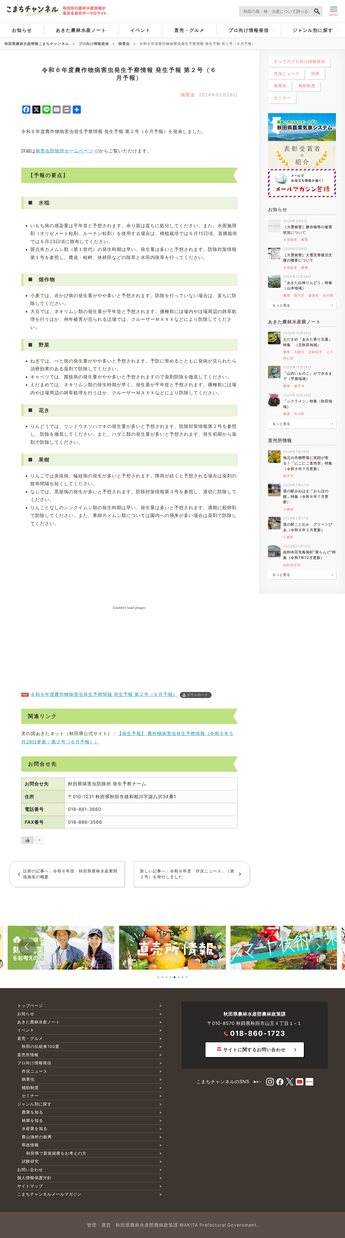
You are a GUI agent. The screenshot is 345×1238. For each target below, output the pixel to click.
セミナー (282, 97)
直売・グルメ (189, 30)
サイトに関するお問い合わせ (254, 1049)
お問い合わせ (30, 1169)
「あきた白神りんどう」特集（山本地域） (307, 285)
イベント (140, 30)
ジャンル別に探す (313, 30)
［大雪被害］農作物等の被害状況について (307, 230)
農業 (304, 240)
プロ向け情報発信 (249, 30)
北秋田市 (315, 352)
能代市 (299, 295)
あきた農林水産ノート (81, 30)
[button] (27, 947)
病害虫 (188, 94)
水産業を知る (34, 1128)
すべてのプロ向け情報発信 (299, 61)
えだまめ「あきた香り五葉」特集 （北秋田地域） (307, 342)
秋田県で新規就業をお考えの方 (56, 1153)
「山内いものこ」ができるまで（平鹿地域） (307, 376)
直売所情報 (28, 1054)
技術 (315, 73)
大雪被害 (290, 240)
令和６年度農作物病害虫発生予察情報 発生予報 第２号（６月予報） (104, 694)
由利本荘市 (292, 565)
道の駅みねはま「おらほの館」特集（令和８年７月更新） (306, 496)
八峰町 (288, 509)
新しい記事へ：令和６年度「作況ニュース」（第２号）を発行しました (187, 874)
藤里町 (313, 295)
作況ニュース (287, 73)
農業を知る (32, 1112)
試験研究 (30, 1161)
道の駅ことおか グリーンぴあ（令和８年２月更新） (307, 527)
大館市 (299, 352)
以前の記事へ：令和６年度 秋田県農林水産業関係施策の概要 (70, 874)
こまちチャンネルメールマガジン (49, 1194)
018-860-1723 (257, 1033)
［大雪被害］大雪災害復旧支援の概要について (307, 258)
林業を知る (32, 1120)
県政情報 (30, 1145)
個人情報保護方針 (34, 1177)
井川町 (299, 414)
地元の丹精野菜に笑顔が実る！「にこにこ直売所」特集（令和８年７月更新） (307, 463)
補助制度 (306, 85)
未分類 (328, 295)
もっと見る (281, 305)
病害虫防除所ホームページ (64, 150)
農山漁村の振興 (37, 1136)
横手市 (299, 386)
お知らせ (22, 30)
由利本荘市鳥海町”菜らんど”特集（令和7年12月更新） (309, 555)
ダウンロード (197, 695)
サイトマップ (30, 1186)
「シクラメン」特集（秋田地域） (307, 404)
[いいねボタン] (27, 840)
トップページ (30, 1005)
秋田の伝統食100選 (40, 1046)
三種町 (288, 537)
